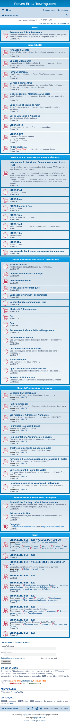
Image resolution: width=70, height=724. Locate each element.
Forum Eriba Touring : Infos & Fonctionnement (34, 502)
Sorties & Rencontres (21, 83)
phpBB (27, 715)
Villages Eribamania (20, 61)
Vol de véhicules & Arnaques (25, 116)
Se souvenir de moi (49, 658)
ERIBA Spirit (16, 134)
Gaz (12, 316)
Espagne (57, 546)
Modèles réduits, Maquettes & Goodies (30, 94)
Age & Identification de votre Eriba (28, 368)
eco (46, 542)
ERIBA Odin (16, 242)
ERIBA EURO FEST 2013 (22, 582)
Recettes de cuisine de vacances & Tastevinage (34, 483)
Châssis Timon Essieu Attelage (26, 273)
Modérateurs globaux (32, 683)
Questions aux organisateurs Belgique (40, 585)
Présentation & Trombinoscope (26, 32)
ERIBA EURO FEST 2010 (22, 620)
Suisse (15, 548)
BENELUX (25, 548)
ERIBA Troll (16, 224)
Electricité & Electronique (23, 309)
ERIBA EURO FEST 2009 (22, 633)
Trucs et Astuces (18, 264)
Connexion (6, 643)
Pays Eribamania (19, 72)
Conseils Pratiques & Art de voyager (35, 388)
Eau (12, 323)
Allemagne (46, 546)
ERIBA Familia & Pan (21, 206)
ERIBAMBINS (17, 125)
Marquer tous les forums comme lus (54, 23)
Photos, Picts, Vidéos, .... (33, 569)
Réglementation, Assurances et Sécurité (31, 437)
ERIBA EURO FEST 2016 (22, 555)
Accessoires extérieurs (21, 337)
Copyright (15, 524)
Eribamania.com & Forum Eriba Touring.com (35, 497)
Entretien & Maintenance (22, 377)
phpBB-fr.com (39, 718)
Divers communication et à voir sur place (41, 600)
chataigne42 (27, 681)
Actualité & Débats (19, 50)
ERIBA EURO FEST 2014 (22, 575)
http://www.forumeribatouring (25, 527)
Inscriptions (41, 598)
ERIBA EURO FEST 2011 (22, 606)
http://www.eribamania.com (53, 527)
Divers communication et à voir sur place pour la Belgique (34, 588)
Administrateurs (16, 683)
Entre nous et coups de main (25, 105)
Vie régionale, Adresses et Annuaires (29, 415)
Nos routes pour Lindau (33, 611)
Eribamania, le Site (20, 513)
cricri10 (25, 542)
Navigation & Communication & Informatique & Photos (38, 459)
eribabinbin (53, 542)
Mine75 (24, 397)
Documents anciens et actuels (25, 348)
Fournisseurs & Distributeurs (25, 426)
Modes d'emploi (18, 359)
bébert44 (40, 542)
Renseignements (35, 613)
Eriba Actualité (35, 45)
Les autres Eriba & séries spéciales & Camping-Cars (37, 251)
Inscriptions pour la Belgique (37, 587)
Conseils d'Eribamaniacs (23, 393)
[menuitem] (9, 10)
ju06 (11, 703)
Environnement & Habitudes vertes (28, 470)
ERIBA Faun (16, 199)
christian (32, 542)
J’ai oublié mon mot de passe (13, 658)
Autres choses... (18, 147)
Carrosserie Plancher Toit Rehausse (28, 295)
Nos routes (28, 598)
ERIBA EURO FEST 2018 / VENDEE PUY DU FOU (35, 540)
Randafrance (15, 544)
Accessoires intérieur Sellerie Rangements (32, 330)
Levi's (16, 692)
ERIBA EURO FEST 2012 (22, 595)
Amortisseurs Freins (20, 280)
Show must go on (31, 624)
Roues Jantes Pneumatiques (25, 287)
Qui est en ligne (9, 668)
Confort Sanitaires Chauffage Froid (28, 302)
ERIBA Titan (16, 233)
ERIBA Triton (16, 215)
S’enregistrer (22, 643)
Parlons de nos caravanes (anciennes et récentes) (35, 157)
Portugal (35, 548)
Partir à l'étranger (19, 404)
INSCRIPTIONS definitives (53, 548)
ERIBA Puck (16, 190)
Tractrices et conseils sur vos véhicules (30, 448)
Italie (65, 546)
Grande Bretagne (31, 546)
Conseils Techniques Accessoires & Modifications (35, 260)
